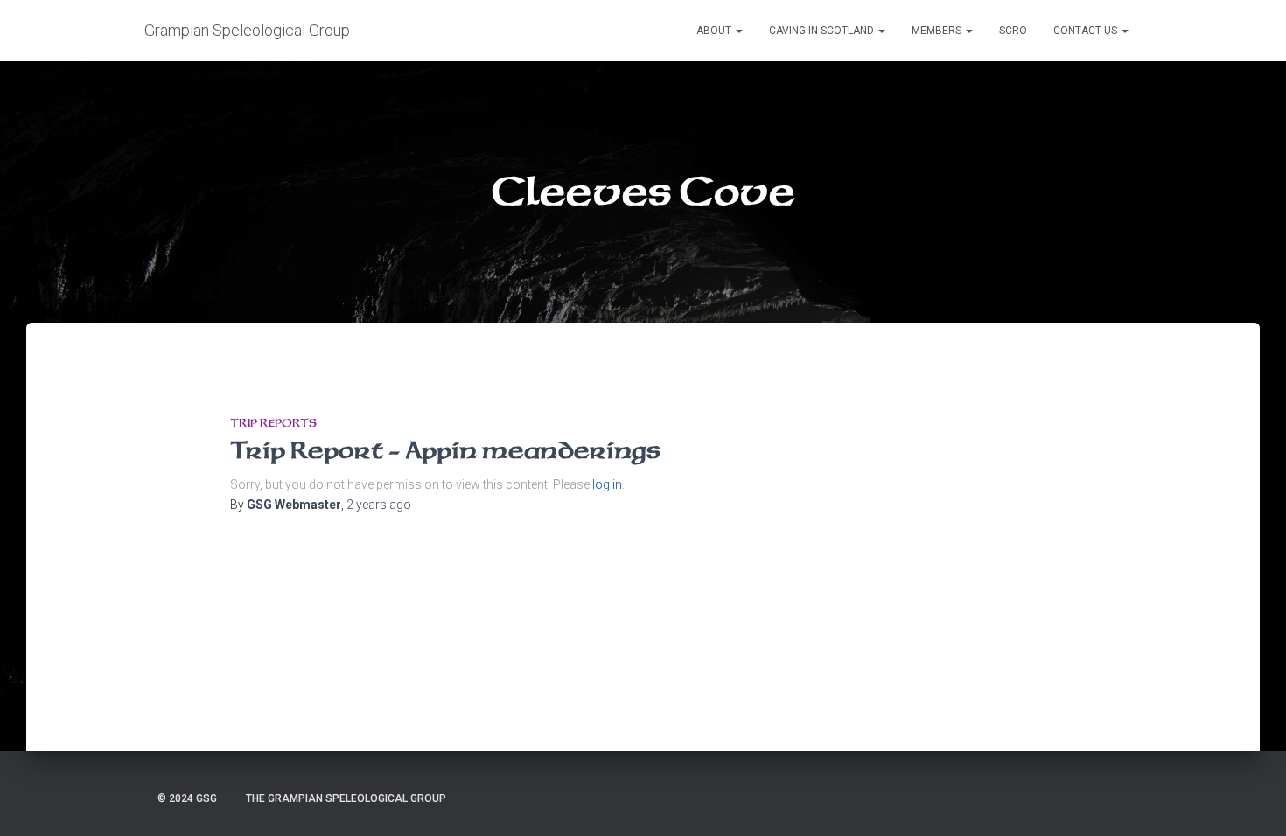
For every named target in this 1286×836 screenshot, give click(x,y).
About (715, 30)
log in (607, 484)
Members (938, 30)
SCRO (1013, 30)
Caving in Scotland (823, 30)
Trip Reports (273, 422)
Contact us (1086, 30)
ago (378, 505)
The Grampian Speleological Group (346, 798)
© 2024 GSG (187, 798)
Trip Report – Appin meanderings (445, 450)
